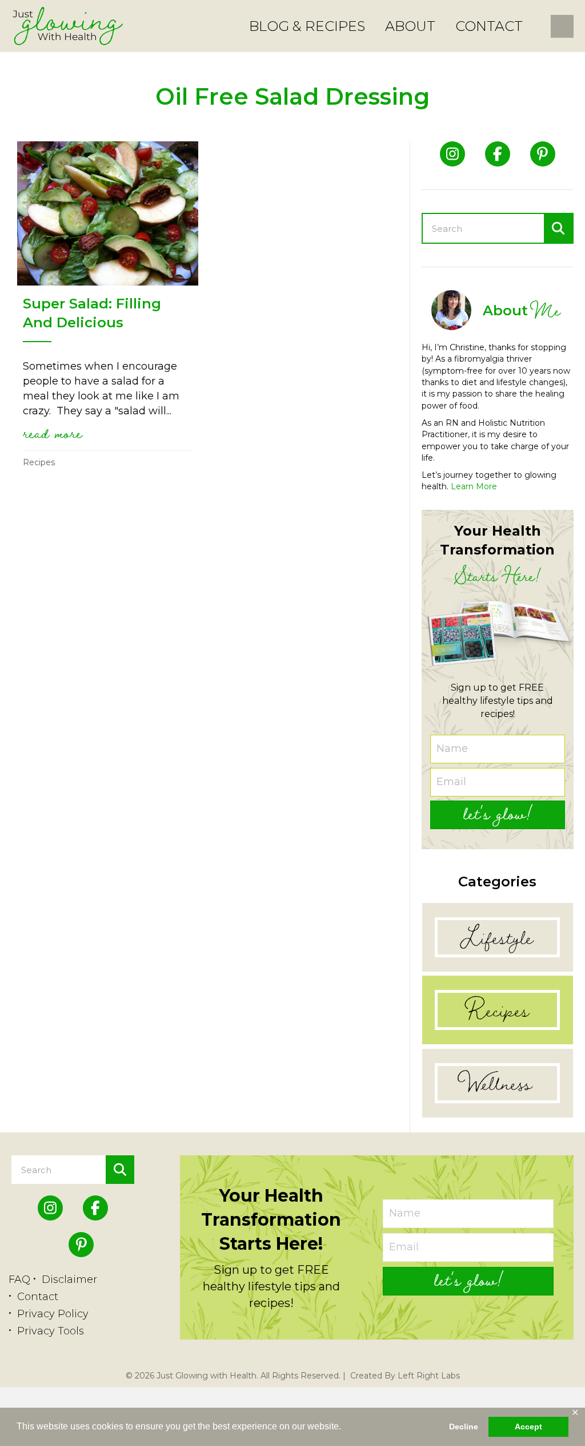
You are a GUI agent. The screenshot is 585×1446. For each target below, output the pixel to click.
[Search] (558, 228)
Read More (52, 432)
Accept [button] (528, 1426)
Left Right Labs (429, 1375)
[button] (497, 815)
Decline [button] (463, 1426)
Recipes (39, 462)
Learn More (474, 486)
